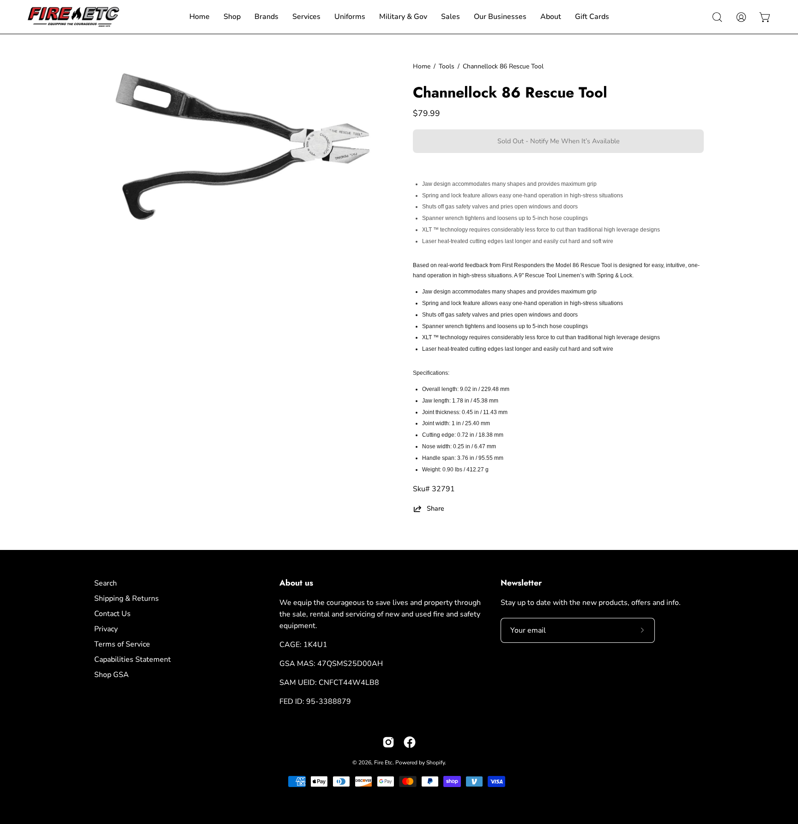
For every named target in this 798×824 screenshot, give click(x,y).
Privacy (106, 629)
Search (105, 583)
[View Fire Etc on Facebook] (410, 742)
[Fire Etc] (74, 17)
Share (435, 508)
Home (421, 66)
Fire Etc (383, 762)
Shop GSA (111, 675)
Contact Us (112, 614)
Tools (446, 66)
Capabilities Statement (132, 659)
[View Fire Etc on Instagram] (388, 742)
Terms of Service (122, 644)
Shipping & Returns (126, 598)
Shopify (435, 762)
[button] (717, 17)
